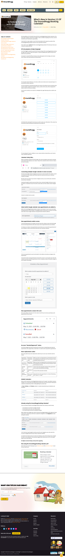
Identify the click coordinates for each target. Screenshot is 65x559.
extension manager (49, 445)
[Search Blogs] (61, 10)
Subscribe (4, 498)
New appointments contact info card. (8, 48)
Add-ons (40, 1)
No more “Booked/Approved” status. (8, 50)
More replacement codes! (5, 51)
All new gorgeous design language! (7, 38)
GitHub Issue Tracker (16, 522)
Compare (34, 1)
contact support (24, 518)
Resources (45, 1)
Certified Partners (24, 519)
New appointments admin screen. (7, 47)
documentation (8, 518)
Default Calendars (4, 53)
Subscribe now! (16, 533)
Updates (46, 27)
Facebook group (17, 518)
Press (44, 27)
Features (29, 1)
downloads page (40, 445)
